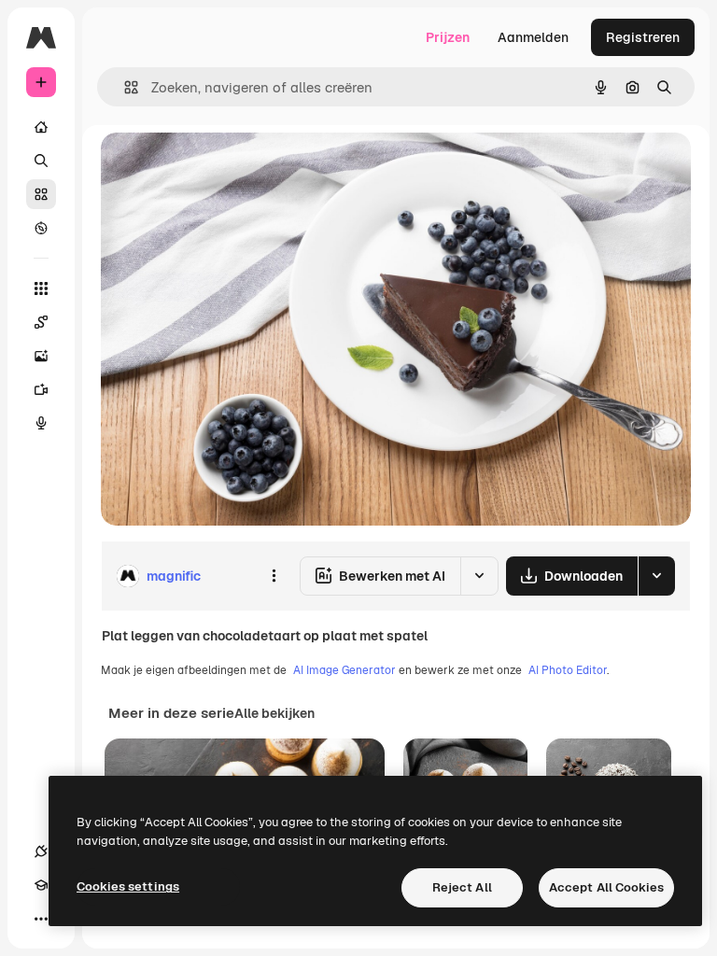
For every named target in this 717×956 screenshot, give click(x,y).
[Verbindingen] (41, 851)
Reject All (462, 887)
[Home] (41, 127)
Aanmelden (533, 37)
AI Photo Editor (567, 670)
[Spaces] (41, 322)
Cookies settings (128, 886)
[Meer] (41, 919)
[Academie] (41, 885)
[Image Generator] (41, 356)
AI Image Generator (344, 670)
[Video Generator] (41, 389)
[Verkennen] (41, 228)
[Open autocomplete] (123, 87)
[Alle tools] (41, 288)
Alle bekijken (274, 713)
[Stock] (41, 194)
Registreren (643, 37)
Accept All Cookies (606, 887)
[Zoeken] (41, 161)
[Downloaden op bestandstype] (656, 576)
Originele (223, 167)
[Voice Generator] (41, 423)
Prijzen (448, 37)
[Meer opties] (273, 576)
